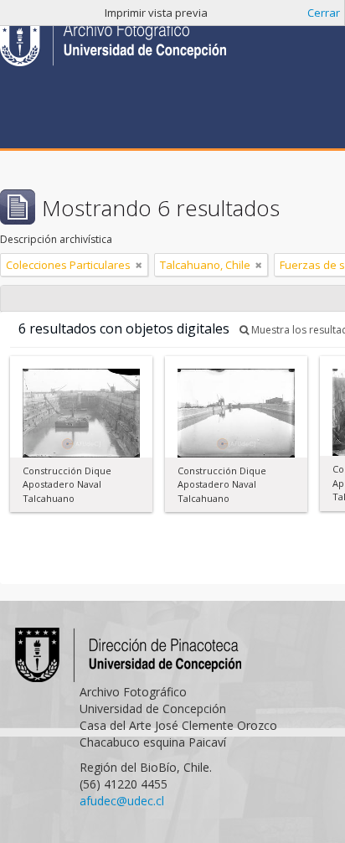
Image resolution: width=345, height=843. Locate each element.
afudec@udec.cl (122, 801)
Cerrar (323, 12)
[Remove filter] (139, 264)
